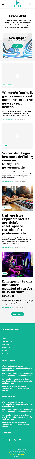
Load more (17, 314)
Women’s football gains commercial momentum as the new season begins (17, 99)
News (5, 145)
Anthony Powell (7, 119)
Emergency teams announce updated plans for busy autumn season (17, 288)
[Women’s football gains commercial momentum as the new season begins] (17, 75)
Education (6, 208)
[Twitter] (15, 440)
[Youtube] (20, 440)
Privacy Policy (23, 454)
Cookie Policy (12, 454)
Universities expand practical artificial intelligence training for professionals (16, 224)
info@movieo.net (13, 453)
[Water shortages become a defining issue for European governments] (17, 136)
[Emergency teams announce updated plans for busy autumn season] (17, 264)
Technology (7, 85)
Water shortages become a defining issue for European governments (17, 374)
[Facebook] (4, 440)
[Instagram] (9, 440)
